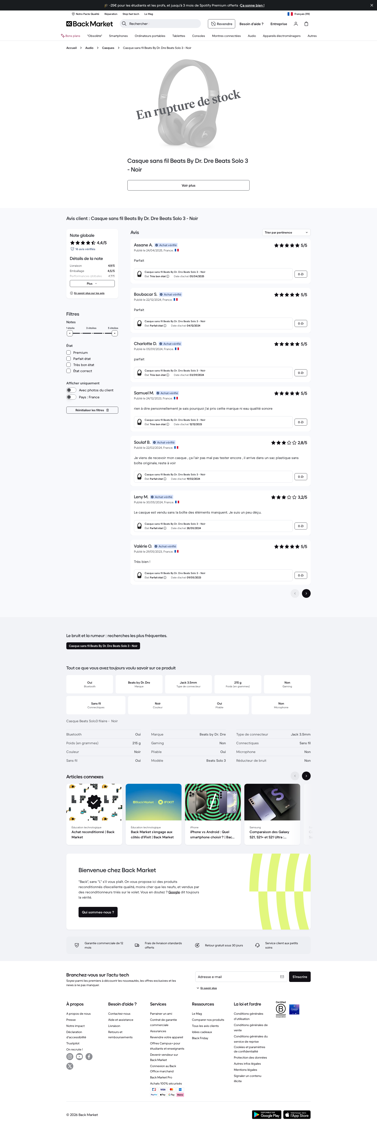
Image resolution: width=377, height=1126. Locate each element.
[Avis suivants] (306, 593)
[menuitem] (118, 36)
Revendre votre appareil (166, 1037)
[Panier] (306, 23)
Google (174, 892)
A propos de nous (78, 1014)
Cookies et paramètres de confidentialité (249, 1049)
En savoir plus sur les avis (89, 293)
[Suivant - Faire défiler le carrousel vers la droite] (306, 776)
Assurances (158, 1031)
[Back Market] (89, 23)
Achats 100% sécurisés (166, 1083)
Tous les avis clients (205, 1026)
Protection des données (250, 1057)
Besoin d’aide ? (252, 24)
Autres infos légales (247, 1064)
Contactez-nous (119, 1014)
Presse (71, 1020)
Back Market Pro (161, 1077)
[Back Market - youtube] (79, 1056)
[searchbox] (164, 23)
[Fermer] (371, 5)
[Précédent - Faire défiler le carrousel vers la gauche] (295, 776)
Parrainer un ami (161, 1014)
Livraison (114, 1026)
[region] (188, 815)
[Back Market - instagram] (69, 1056)
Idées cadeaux (202, 1032)
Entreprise (279, 24)
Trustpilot (72, 1043)
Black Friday (200, 1038)
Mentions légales (245, 1070)
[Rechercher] (124, 23)
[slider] (70, 333)
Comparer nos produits (208, 1020)
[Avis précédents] (295, 593)
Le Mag (197, 1014)
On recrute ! (74, 1049)
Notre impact (75, 1026)
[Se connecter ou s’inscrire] (295, 23)
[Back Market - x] (69, 1066)
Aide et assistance (120, 1020)
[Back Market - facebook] (89, 1056)
